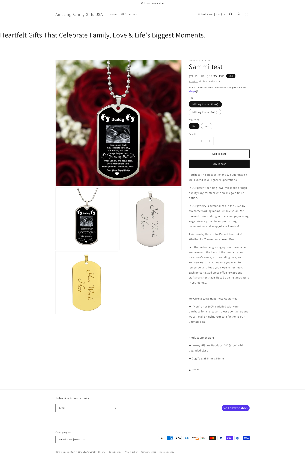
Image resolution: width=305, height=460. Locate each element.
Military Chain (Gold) (204, 112)
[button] (231, 14)
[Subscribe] (115, 408)
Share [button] (195, 369)
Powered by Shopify (96, 452)
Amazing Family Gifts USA (75, 452)
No (194, 126)
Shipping (193, 81)
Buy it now (219, 163)
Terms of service (148, 452)
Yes (207, 126)
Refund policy (115, 452)
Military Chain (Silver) (205, 104)
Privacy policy (131, 452)
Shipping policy (167, 452)
